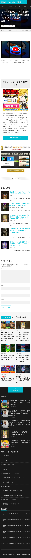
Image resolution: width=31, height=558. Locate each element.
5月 (15, 513)
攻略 (15, 6)
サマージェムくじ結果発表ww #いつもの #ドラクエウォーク (8, 357)
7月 (19, 513)
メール (3, 292)
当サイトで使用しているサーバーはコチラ (13, 477)
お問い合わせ (6, 456)
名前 (2, 285)
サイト (2, 299)
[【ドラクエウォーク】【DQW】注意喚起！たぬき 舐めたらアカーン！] (5, 207)
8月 (21, 513)
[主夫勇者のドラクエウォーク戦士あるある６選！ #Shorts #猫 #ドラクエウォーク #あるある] (5, 232)
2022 (4, 537)
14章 (25, 6)
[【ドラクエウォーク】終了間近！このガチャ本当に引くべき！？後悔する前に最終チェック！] (5, 444)
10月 (25, 519)
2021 (4, 543)
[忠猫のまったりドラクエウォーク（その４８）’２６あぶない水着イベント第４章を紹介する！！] (5, 404)
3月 (11, 513)
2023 (4, 531)
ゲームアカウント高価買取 (9, 499)
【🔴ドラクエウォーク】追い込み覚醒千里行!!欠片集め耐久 (7, 379)
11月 (28, 519)
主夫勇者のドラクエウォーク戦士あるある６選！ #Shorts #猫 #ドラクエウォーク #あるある (19, 230)
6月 (17, 513)
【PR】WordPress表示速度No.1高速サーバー (14, 495)
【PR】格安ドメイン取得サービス (11, 504)
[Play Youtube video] (15, 49)
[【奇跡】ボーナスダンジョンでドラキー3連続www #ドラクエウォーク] (5, 195)
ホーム (2, 6)
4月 (13, 513)
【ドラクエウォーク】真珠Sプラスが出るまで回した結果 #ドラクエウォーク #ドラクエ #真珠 (19, 243)
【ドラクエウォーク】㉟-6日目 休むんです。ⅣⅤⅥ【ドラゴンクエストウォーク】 (23, 358)
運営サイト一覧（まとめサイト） (11, 473)
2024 (4, 525)
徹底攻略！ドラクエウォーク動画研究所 (20, 554)
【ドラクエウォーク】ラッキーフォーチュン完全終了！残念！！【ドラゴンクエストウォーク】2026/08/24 (22, 336)
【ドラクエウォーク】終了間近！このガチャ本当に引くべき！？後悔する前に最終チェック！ (19, 442)
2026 (4, 513)
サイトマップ (6, 460)
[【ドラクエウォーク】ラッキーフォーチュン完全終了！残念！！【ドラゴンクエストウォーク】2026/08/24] (5, 434)
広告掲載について (7, 469)
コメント (3, 268)
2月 (9, 513)
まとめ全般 (9, 6)
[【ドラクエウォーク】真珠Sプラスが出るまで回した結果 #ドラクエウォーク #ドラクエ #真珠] (5, 245)
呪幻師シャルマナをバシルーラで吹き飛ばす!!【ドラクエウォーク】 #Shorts (23, 380)
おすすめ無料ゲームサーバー (10, 482)
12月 (4, 520)
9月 (23, 519)
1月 (7, 513)
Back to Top (15, 390)
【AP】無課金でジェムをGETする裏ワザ (13, 490)
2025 (4, 519)
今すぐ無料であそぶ (15, 137)
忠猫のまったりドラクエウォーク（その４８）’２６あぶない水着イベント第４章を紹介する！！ (8, 336)
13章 (20, 6)
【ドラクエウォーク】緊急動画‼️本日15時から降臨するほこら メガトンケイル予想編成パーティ (19, 217)
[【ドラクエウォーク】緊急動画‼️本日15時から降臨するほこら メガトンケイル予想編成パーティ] (5, 218)
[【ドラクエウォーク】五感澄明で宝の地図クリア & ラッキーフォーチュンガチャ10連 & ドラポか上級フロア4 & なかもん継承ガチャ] (5, 413)
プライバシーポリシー (8, 464)
